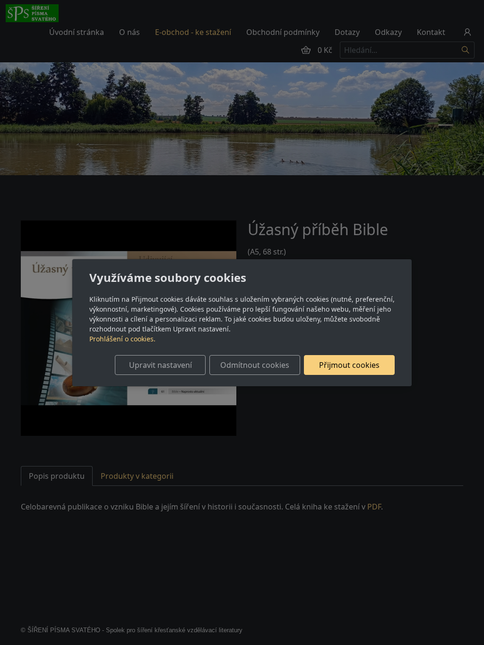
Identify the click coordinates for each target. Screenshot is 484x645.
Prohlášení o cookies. (122, 338)
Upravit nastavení (160, 365)
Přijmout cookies (349, 365)
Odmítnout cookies (254, 365)
